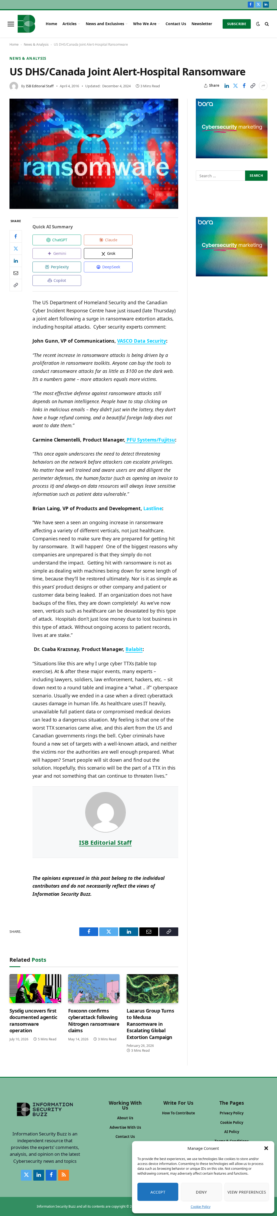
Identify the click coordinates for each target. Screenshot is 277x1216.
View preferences (246, 1192)
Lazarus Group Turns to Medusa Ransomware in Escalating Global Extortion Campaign (150, 1023)
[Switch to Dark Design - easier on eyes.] (258, 24)
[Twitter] (15, 248)
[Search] (266, 24)
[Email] (15, 273)
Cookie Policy (200, 1206)
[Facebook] (15, 236)
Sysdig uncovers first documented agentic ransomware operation (33, 1020)
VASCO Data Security (141, 341)
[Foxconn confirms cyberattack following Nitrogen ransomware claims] (94, 988)
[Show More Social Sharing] (263, 85)
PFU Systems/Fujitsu (150, 439)
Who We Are (144, 23)
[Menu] (11, 23)
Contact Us (176, 23)
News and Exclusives (105, 23)
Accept (158, 1192)
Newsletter (202, 23)
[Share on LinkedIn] (227, 85)
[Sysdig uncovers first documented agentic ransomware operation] (35, 988)
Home (51, 23)
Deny (201, 1192)
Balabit (134, 649)
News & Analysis (36, 44)
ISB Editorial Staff (40, 85)
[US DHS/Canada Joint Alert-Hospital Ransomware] (93, 154)
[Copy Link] (253, 85)
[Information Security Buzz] (26, 24)
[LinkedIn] (15, 261)
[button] (266, 1148)
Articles (69, 23)
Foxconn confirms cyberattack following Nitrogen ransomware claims (94, 1020)
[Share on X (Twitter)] (235, 85)
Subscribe (236, 24)
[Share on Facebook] (244, 85)
